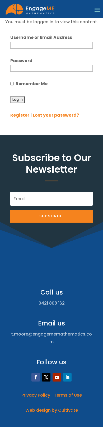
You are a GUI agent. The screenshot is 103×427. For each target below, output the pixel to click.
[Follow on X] (46, 377)
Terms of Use (68, 395)
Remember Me (32, 84)
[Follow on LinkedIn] (67, 377)
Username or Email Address (41, 37)
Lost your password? (56, 115)
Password (21, 61)
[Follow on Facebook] (35, 377)
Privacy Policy (35, 395)
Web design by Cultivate (51, 410)
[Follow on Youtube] (57, 377)
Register (19, 115)
